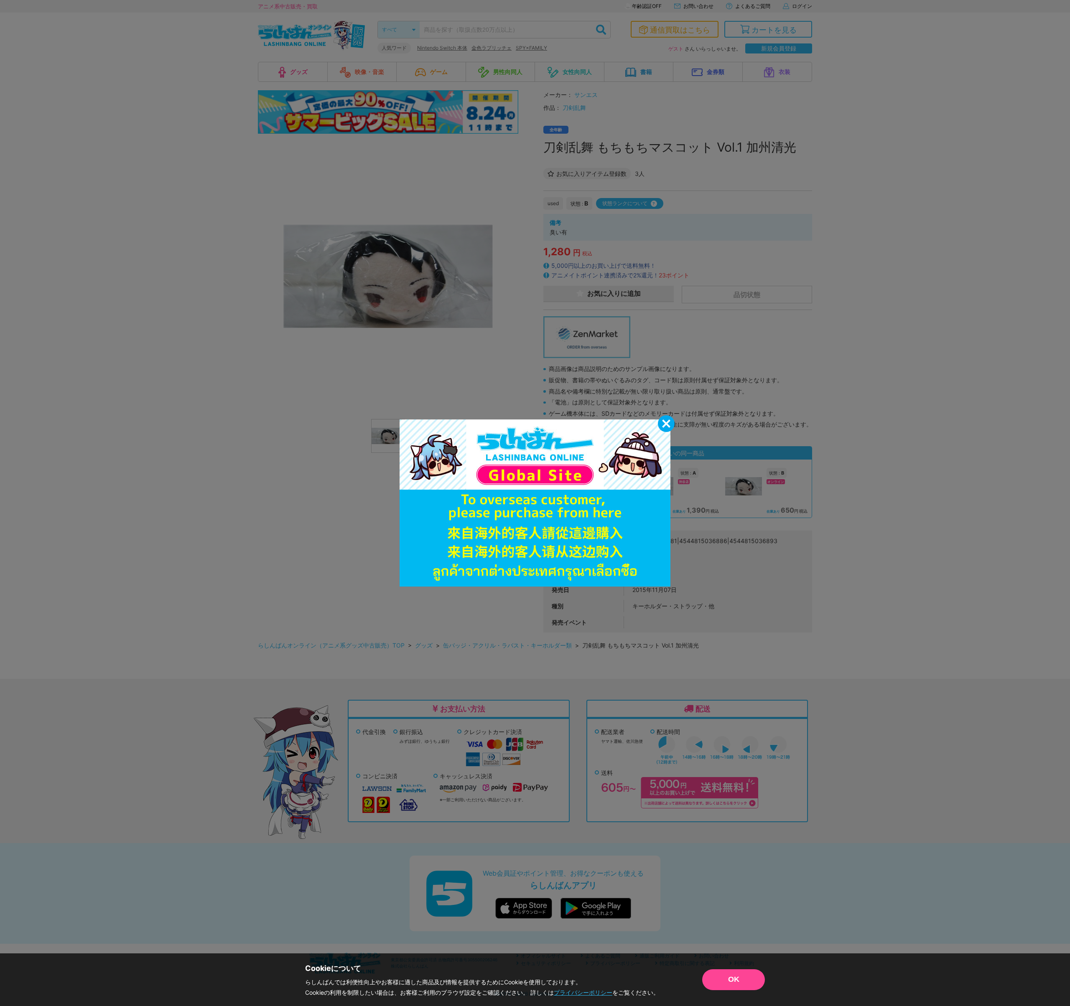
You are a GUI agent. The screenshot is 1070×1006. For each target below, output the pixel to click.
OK (733, 979)
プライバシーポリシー (583, 992)
